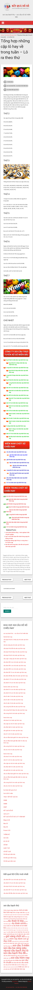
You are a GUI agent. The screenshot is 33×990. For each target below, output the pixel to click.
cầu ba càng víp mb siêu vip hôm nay (14, 645)
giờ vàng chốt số (15, 936)
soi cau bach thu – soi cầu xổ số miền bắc (16, 633)
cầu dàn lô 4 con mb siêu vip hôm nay (14, 682)
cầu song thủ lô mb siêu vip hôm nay (14, 713)
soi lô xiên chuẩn (9, 967)
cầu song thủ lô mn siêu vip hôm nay (14, 782)
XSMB (5, 800)
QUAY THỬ (7, 848)
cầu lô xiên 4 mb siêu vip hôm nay (13, 703)
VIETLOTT (6, 814)
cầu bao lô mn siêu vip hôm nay (13, 756)
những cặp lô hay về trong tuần (11, 567)
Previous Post (6, 579)
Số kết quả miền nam (10, 861)
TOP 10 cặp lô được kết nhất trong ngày (14, 571)
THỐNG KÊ (7, 834)
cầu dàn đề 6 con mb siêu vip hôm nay (15, 665)
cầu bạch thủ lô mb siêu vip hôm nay (14, 655)
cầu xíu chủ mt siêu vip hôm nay (13, 749)
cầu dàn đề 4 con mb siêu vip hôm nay (15, 662)
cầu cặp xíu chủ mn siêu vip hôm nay (14, 763)
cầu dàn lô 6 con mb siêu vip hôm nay (14, 689)
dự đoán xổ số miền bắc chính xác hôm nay (16, 928)
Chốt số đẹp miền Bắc (19, 912)
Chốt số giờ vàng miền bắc (11, 910)
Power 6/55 (7, 830)
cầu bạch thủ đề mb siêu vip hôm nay (14, 648)
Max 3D (6, 823)
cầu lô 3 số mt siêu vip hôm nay (13, 734)
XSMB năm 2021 (23, 967)
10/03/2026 (10, 82)
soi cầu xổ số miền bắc (10, 965)
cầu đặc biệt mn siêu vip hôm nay (13, 767)
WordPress (15, 981)
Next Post (27, 579)
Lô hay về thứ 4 (19, 561)
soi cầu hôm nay (20, 957)
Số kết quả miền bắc (9, 854)
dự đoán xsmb (19, 923)
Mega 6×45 (7, 820)
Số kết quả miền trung (10, 858)
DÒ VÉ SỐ (6, 841)
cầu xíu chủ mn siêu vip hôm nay (13, 786)
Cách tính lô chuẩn (8, 557)
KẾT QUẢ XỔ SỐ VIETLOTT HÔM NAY (14, 816)
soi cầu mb (15, 962)
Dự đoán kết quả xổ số (10, 35)
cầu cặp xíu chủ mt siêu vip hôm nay (14, 724)
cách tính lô (15, 914)
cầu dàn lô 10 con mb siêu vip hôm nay (15, 679)
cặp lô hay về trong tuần (20, 557)
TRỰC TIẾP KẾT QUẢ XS (11, 797)
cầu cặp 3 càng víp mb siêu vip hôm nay (15, 658)
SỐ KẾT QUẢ (7, 851)
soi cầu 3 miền (21, 945)
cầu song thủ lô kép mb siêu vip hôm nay (15, 710)
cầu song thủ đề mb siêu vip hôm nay (14, 706)
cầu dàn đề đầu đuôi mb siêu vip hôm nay (16, 676)
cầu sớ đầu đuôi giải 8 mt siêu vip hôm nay (16, 737)
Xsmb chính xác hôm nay (11, 687)
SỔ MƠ (5, 845)
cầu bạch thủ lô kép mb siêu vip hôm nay (15, 652)
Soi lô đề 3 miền (8, 793)
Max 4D (6, 827)
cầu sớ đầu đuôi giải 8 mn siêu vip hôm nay (16, 773)
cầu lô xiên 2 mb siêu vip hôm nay (13, 696)
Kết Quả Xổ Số (23, 941)
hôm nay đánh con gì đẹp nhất (16, 940)
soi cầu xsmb (23, 963)
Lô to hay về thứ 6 (10, 565)
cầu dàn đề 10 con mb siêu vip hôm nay (15, 672)
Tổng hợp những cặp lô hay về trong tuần (18, 569)
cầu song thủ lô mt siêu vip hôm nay (14, 746)
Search (7, 611)
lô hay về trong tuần (18, 563)
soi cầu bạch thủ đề (15, 953)
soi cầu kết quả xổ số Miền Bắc (12, 960)
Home (2, 35)
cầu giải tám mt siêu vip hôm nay (13, 730)
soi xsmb (15, 967)
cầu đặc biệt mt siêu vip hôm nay (13, 727)
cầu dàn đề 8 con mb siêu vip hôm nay (15, 669)
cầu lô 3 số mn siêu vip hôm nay (13, 760)
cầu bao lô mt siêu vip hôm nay (13, 720)
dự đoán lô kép (16, 920)
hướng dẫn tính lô (16, 941)
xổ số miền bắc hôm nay (17, 969)
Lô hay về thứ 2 (10, 561)
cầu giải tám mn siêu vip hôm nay (13, 770)
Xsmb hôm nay (8, 637)
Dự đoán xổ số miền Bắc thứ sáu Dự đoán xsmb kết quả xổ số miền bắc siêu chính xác (16, 934)
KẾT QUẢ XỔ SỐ (8, 810)
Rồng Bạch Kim (9, 946)
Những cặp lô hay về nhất (22, 565)
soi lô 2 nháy (20, 964)
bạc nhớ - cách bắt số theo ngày (18, 555)
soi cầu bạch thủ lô (17, 950)
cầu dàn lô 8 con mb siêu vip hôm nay (14, 693)
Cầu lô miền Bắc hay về (14, 559)
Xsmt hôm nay (8, 717)
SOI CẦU (6, 838)
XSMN (5, 804)
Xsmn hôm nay (8, 754)
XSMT (5, 807)
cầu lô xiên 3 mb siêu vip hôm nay (13, 700)
